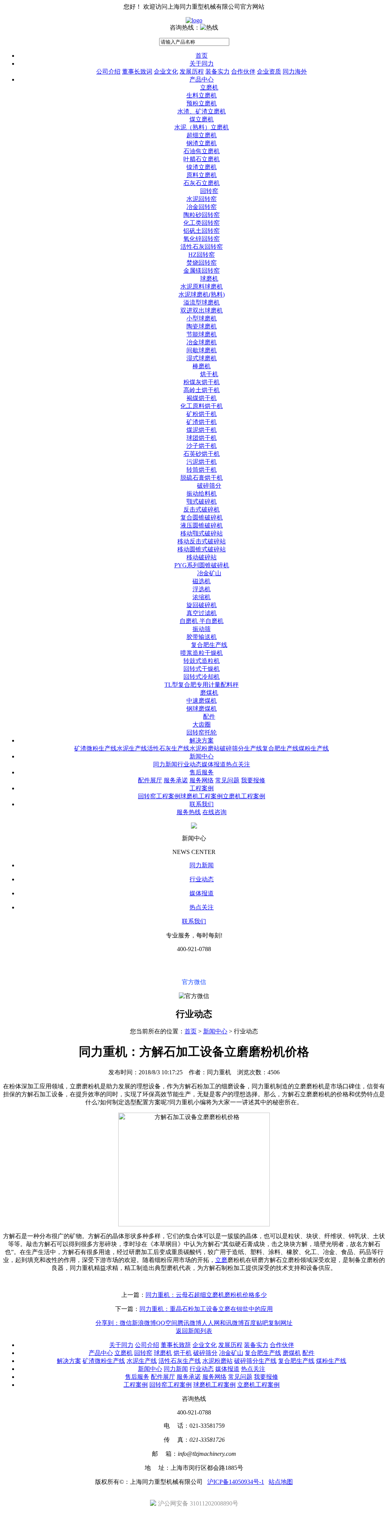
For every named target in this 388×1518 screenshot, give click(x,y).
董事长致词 (137, 71)
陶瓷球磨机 (201, 326)
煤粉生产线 (314, 748)
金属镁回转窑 (201, 270)
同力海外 (295, 71)
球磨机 (209, 278)
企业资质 (269, 71)
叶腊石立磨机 (201, 159)
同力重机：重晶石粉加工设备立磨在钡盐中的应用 (206, 1309)
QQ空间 (166, 1323)
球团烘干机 (201, 438)
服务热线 (189, 812)
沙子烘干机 (201, 446)
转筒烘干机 (201, 469)
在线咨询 (214, 812)
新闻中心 (201, 756)
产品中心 (201, 79)
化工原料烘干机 (201, 406)
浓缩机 (201, 597)
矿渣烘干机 (201, 422)
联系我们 (201, 804)
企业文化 (166, 71)
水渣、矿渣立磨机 (201, 111)
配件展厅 (150, 780)
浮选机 (201, 589)
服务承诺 (176, 780)
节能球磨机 (201, 334)
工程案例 (201, 788)
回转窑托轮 (201, 732)
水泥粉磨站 (204, 748)
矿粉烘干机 (201, 414)
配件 (209, 716)
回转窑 (209, 191)
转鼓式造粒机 (201, 661)
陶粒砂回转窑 (201, 215)
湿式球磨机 (201, 358)
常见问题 (227, 780)
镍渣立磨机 (201, 167)
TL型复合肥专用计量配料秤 (201, 684)
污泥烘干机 (201, 461)
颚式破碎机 (201, 501)
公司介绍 (108, 71)
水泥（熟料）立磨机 (201, 127)
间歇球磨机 (201, 350)
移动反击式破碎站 (201, 541)
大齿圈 (201, 724)
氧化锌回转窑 (201, 238)
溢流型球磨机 (201, 302)
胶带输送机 (201, 637)
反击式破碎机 (201, 509)
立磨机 (209, 87)
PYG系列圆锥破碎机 (201, 565)
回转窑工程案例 (159, 796)
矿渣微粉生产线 (95, 748)
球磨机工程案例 (201, 796)
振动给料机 (201, 493)
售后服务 (201, 772)
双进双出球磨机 (201, 310)
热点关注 (238, 764)
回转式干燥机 (201, 669)
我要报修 (253, 780)
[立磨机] (194, 20)
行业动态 (189, 764)
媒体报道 (214, 764)
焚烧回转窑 (201, 262)
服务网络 (201, 780)
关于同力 (201, 63)
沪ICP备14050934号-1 (235, 1482)
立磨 (221, 1260)
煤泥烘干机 (201, 430)
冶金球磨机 (201, 342)
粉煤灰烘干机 (201, 382)
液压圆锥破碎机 (201, 525)
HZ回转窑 (201, 254)
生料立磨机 (201, 95)
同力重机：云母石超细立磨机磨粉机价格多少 (206, 1295)
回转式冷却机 (201, 676)
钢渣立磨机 (201, 143)
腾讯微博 (189, 1323)
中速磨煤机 (201, 700)
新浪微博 (144, 1323)
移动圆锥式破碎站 (201, 549)
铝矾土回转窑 (201, 231)
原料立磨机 (201, 175)
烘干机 (209, 374)
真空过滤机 (201, 613)
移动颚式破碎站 (201, 533)
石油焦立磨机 (201, 151)
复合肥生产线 (209, 645)
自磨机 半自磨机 (202, 621)
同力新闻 (165, 764)
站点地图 (281, 1482)
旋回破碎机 (201, 605)
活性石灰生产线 (168, 748)
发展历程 (192, 71)
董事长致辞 (176, 1345)
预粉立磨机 (201, 103)
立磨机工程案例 (244, 796)
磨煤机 (209, 692)
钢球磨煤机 (201, 708)
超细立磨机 (201, 135)
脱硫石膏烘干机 (201, 477)
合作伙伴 (243, 71)
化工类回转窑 (201, 223)
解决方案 (201, 740)
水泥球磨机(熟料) (201, 294)
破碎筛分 (209, 485)
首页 (202, 55)
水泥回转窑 (201, 199)
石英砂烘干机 (201, 454)
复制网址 (280, 1323)
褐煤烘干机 (201, 398)
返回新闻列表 (194, 1331)
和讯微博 (232, 1323)
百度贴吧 (256, 1323)
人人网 (211, 1323)
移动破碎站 (201, 557)
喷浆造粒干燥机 (201, 653)
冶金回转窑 (201, 207)
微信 (126, 1323)
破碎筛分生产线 (241, 748)
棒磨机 (201, 366)
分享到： (107, 1323)
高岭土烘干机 (201, 390)
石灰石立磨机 (201, 183)
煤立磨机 (201, 119)
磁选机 (201, 581)
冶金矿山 (209, 573)
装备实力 (217, 71)
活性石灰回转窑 (201, 246)
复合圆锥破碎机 (201, 517)
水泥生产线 (132, 748)
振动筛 (201, 629)
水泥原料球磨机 (201, 286)
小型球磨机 (201, 318)
